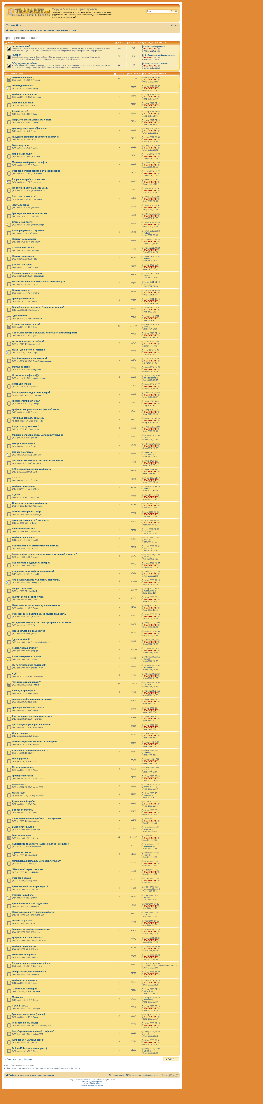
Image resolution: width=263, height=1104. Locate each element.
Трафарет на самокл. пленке (28, 707)
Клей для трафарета (23, 690)
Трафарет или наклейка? (26, 401)
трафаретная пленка (23, 537)
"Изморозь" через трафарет (27, 869)
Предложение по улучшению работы (33, 912)
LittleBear (36, 872)
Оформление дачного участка (29, 971)
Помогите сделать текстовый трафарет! (34, 741)
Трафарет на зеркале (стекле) (28, 1014)
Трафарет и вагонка (23, 298)
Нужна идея (18, 793)
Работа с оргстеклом (23, 528)
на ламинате (19, 784)
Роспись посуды (21, 878)
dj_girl (35, 651)
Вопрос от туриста (22, 810)
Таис (35, 659)
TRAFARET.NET (151, 49)
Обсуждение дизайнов (24, 63)
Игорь (35, 267)
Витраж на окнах (21, 290)
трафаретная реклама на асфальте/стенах (35, 409)
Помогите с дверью (23, 256)
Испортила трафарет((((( (25, 375)
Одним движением (22, 85)
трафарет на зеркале (23, 486)
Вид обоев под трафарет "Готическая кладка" (38, 307)
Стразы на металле (23, 767)
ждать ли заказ (20, 205)
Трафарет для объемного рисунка (31, 929)
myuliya (36, 293)
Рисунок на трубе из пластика (28, 179)
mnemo (35, 429)
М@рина (37, 370)
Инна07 (36, 242)
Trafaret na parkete (22, 920)
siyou (35, 898)
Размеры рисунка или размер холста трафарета (39, 614)
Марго (35, 353)
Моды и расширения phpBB (92, 1085)
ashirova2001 (38, 779)
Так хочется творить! (24, 196)
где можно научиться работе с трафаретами (36, 818)
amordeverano (39, 378)
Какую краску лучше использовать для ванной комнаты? (44, 554)
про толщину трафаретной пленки (31, 724)
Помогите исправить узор (26, 511)
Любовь (35, 497)
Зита (35, 327)
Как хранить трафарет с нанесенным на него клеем (40, 844)
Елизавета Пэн (39, 191)
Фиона (36, 617)
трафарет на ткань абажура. (27, 937)
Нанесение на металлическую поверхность (36, 605)
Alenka (36, 974)
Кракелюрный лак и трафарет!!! (30, 886)
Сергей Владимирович (42, 361)
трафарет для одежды (24, 980)
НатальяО (37, 174)
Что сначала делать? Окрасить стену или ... (36, 580)
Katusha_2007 (39, 915)
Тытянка (147, 795)
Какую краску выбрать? (25, 426)
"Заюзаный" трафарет (24, 988)
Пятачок (36, 685)
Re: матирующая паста (155, 47)
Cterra (35, 838)
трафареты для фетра (24, 94)
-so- (34, 131)
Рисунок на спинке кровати (27, 273)
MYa (145, 1034)
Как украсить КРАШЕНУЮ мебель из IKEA (35, 545)
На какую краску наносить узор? (30, 188)
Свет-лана (37, 966)
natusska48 (37, 318)
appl (34, 864)
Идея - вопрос (20, 733)
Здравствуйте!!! (21, 639)
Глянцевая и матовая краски (28, 1040)
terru (146, 897)
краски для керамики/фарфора (29, 128)
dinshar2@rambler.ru (42, 642)
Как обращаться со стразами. (28, 230)
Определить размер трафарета (29, 503)
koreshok (36, 310)
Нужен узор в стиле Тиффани (28, 350)
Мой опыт (17, 997)
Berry (35, 957)
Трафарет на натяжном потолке (29, 213)
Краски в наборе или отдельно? (30, 903)
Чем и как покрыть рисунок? (28, 418)
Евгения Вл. (38, 668)
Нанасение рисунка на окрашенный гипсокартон (39, 281)
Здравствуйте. (20, 315)
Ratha (146, 753)
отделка (16, 494)
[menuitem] (19, 25)
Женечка (36, 531)
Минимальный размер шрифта (29, 162)
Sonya (39, 199)
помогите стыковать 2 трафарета (30, 520)
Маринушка (37, 506)
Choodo (39, 421)
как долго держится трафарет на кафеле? (35, 137)
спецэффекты (20, 758)
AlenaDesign (38, 225)
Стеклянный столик (23, 247)
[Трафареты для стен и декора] (28, 11)
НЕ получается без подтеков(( (29, 665)
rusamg (36, 412)
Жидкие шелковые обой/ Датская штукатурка (37, 435)
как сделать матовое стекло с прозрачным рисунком (42, 622)
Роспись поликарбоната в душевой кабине (36, 171)
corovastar (37, 182)
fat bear (36, 489)
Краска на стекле (21, 384)
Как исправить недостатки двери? (31, 392)
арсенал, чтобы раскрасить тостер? (32, 699)
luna (35, 114)
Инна (38, 395)
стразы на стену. (21, 367)
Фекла (36, 387)
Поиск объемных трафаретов (28, 631)
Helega (36, 404)
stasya (35, 710)
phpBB (86, 1080)
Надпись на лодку (22, 154)
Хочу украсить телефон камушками (32, 716)
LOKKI (35, 472)
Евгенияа (37, 97)
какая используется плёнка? (28, 341)
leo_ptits (36, 830)
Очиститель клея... (22, 835)
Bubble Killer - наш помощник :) (29, 1048)
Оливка (36, 1017)
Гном (35, 438)
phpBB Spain (95, 1083)
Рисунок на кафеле (22, 895)
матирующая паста (22, 77)
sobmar (147, 276)
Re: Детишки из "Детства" (156, 64)
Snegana (37, 583)
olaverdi (36, 480)
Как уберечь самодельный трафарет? (33, 1031)
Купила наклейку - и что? (26, 324)
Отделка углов (20, 145)
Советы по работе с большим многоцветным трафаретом (44, 332)
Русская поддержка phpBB (92, 1082)
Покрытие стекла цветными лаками (32, 120)
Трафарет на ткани (22, 775)
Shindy (35, 88)
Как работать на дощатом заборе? (31, 563)
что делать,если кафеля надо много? (33, 571)
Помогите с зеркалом (24, 239)
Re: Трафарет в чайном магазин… (160, 55)
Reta (35, 233)
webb (35, 148)
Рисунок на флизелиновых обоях (31, 963)
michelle (36, 992)
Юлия (35, 889)
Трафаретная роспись (21, 38)
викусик (36, 208)
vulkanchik (40, 796)
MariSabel (37, 455)
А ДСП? (16, 673)
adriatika (36, 574)
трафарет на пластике (24, 946)
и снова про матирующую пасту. (30, 750)
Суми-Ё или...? (20, 1006)
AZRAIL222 (38, 216)
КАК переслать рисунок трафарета (31, 469)
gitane (35, 336)
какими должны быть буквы (28, 597)
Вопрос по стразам (22, 452)
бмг (34, 446)
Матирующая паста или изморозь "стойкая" (36, 861)
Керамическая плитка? (25, 648)
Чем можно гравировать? (26, 682)
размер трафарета (22, 264)
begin (35, 284)
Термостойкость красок (25, 1023)
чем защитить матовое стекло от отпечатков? (37, 460)
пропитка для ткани (23, 102)
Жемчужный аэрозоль (24, 954)
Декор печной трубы (23, 801)
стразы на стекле (21, 852)
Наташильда (38, 276)
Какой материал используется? (29, 358)
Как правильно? (21, 46)
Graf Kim (36, 157)
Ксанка (36, 736)
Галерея (16, 55)
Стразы (16, 477)
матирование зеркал (23, 443)
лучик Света (149, 591)
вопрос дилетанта (22, 588)
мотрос (147, 915)
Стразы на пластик (22, 222)
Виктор (36, 165)
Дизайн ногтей (20, 111)
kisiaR (34, 523)
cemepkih (36, 344)
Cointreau (37, 123)
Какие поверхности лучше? (27, 656)
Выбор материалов (23, 827)
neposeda (37, 463)
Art (34, 625)
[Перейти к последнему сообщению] (159, 80)
